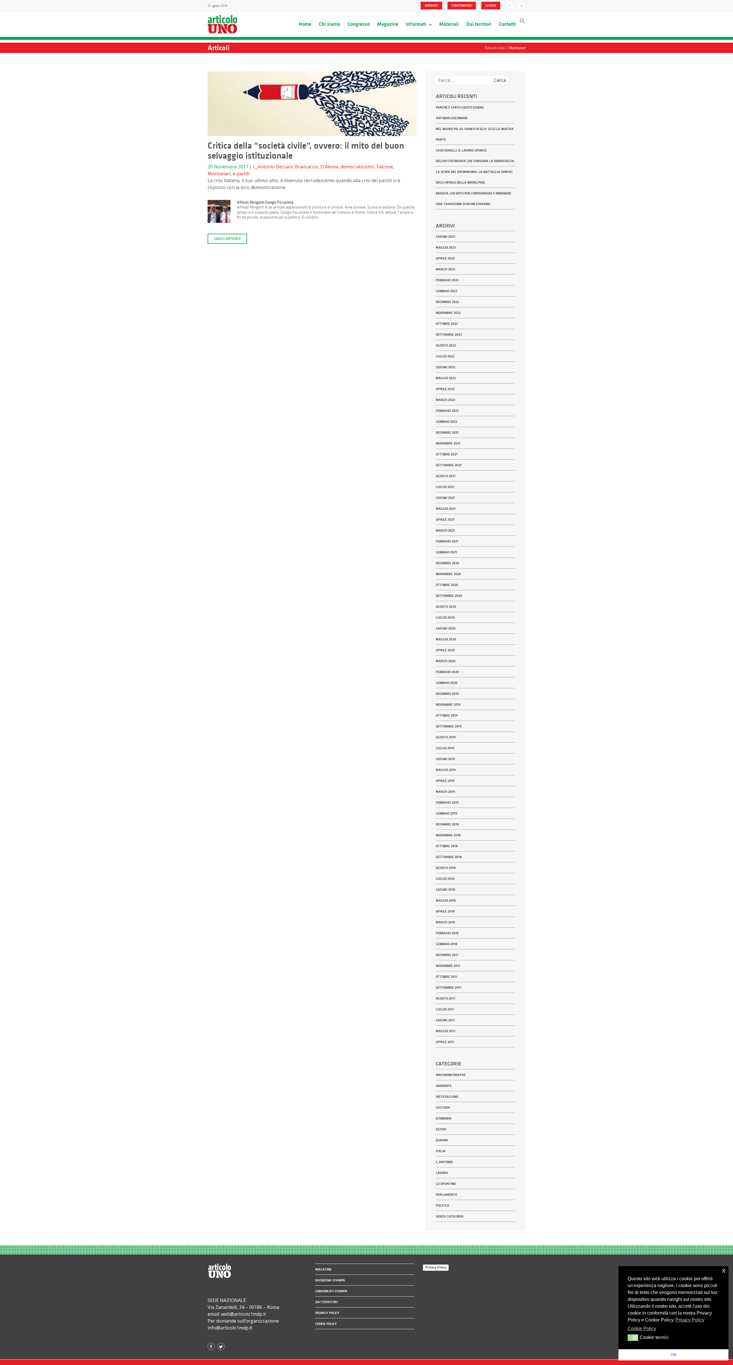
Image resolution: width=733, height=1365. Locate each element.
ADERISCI (431, 5)
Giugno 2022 (445, 367)
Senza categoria (450, 1216)
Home (305, 24)
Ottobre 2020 (447, 585)
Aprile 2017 (445, 1042)
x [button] (724, 1270)
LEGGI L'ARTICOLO (227, 238)
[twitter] (521, 5)
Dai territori (478, 24)
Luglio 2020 (445, 617)
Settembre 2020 (449, 595)
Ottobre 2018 (447, 846)
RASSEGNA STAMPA (330, 1280)
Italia (441, 1151)
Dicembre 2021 (447, 432)
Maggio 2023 (446, 247)
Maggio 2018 (446, 900)
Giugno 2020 (446, 628)
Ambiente (444, 1085)
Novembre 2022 (448, 312)
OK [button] (674, 1354)
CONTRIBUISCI (462, 5)
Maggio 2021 (446, 508)
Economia (444, 1118)
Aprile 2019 (445, 780)
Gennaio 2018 (446, 944)
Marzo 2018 (445, 922)
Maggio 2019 (446, 770)
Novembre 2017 (448, 965)
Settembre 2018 (449, 857)
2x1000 (490, 5)
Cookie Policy (326, 1323)
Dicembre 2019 (447, 693)
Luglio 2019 (445, 748)
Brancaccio (306, 167)
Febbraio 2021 (447, 541)
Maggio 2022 (446, 378)
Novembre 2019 (448, 704)
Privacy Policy (435, 1267)
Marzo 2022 (445, 400)
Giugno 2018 (445, 889)
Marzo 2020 (446, 661)
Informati (416, 24)
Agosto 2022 (446, 345)
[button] (522, 22)
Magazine (387, 24)
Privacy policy (327, 1313)
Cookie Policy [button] (642, 1328)
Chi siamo (329, 24)
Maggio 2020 (446, 639)
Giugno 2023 (445, 236)
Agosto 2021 (446, 476)
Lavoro (442, 1173)
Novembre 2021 (448, 443)
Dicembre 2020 (447, 563)
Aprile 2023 (445, 258)
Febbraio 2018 (447, 933)
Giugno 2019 (445, 759)
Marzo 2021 (445, 530)
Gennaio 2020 (447, 682)
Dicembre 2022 (447, 302)
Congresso (359, 24)
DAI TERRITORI (326, 1302)
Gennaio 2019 (446, 813)
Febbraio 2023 (447, 280)
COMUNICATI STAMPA (331, 1291)
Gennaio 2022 (446, 421)
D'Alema (329, 167)
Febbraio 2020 (447, 672)
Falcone (385, 167)
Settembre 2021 (449, 465)
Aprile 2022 (445, 389)
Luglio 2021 (445, 487)
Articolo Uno (447, 1096)
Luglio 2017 (445, 1009)
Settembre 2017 (449, 987)
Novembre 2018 (448, 835)
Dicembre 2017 (447, 955)
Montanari (219, 173)
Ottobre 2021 (447, 454)
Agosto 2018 (446, 868)
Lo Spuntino (446, 1183)
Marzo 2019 (445, 791)
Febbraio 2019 (447, 802)
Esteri (441, 1129)
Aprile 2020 (445, 650)
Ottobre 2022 (447, 323)
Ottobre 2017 (447, 976)
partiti (243, 173)
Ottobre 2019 (447, 715)
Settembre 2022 (449, 334)
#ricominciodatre (451, 1075)
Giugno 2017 (445, 1020)
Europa (442, 1140)
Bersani (284, 167)
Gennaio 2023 (446, 291)
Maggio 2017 (446, 1031)
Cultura (443, 1107)
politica (442, 1205)
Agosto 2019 (446, 737)
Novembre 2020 (448, 574)
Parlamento (446, 1194)
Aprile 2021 (445, 519)
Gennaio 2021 (446, 552)
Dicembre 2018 (447, 824)
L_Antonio (264, 167)
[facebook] (509, 5)
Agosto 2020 (446, 606)
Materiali (449, 24)
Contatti (507, 24)
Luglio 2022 (445, 356)
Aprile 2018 (445, 911)
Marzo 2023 (445, 269)
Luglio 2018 (445, 878)
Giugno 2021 (445, 497)
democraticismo (357, 167)
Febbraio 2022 (447, 410)
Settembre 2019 (449, 726)
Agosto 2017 (446, 998)
